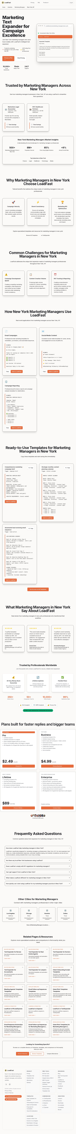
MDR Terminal (45, 1080)
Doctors (60, 1100)
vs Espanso (45, 1103)
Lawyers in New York (32, 1118)
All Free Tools (45, 1073)
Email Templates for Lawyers (31, 1099)
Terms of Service (9, 1092)
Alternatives (29, 1080)
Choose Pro (19, 766)
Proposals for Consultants (30, 1107)
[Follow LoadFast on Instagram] (9, 1084)
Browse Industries (22, 1053)
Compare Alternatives (52, 1053)
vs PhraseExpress (46, 1100)
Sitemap (29, 1082)
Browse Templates (37, 1053)
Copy (7, 371)
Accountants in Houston (32, 1125)
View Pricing (21, 58)
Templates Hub (30, 1075)
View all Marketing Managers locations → (38, 925)
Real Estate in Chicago (32, 1123)
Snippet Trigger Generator (46, 1083)
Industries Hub (30, 1078)
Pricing (32, 2)
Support (60, 1088)
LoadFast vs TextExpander (61, 1080)
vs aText (44, 1105)
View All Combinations (32, 1111)
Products (46, 2)
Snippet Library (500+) (48, 1078)
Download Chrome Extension (14, 1096)
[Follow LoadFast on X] (6, 1084)
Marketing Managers (20, 7)
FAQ (39, 2)
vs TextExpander (45, 235)
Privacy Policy (8, 1090)
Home (3, 7)
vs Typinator (45, 1107)
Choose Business (57, 766)
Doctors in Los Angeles (32, 1120)
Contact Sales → (57, 808)
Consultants (61, 1107)
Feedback (60, 1086)
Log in (71, 2)
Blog (59, 1073)
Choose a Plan (8, 58)
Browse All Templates (32, 235)
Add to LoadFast (16, 371)
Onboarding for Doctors (32, 1102)
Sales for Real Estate (32, 1104)
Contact (60, 1083)
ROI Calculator (45, 1075)
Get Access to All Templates (38, 589)
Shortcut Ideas (45, 1088)
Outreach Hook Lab (47, 1086)
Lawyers (60, 1098)
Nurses (59, 1109)
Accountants (61, 1105)
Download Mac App (12, 1099)
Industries (10, 7)
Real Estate (60, 1103)
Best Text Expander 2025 (63, 1076)
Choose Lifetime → (19, 808)
